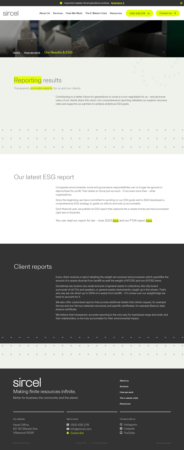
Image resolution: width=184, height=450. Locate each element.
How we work (74, 13)
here (116, 220)
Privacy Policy (82, 443)
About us (124, 380)
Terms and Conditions (99, 443)
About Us (44, 13)
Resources (116, 13)
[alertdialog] (92, 3)
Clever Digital (166, 443)
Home (16, 52)
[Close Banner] (181, 3)
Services (58, 13)
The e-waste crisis (96, 13)
